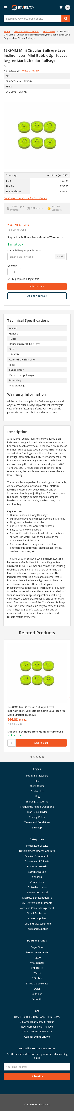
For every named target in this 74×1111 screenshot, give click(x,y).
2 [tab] (34, 757)
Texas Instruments (37, 952)
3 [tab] (37, 757)
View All (37, 999)
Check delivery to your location (24, 250)
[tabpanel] (37, 696)
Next (68, 696)
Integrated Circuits (37, 845)
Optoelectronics (37, 887)
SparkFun (37, 994)
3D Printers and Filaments (37, 902)
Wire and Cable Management (37, 908)
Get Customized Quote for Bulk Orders (25, 198)
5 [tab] (43, 757)
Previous (4, 696)
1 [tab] (31, 757)
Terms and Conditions (37, 822)
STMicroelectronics (37, 983)
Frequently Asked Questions (37, 806)
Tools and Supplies (37, 928)
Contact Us (37, 791)
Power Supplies (37, 918)
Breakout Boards (37, 866)
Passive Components (37, 856)
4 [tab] (40, 757)
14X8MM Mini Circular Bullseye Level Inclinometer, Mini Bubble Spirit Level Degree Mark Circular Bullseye (36, 710)
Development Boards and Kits (37, 851)
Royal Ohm (37, 947)
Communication (37, 871)
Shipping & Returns (37, 801)
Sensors (37, 876)
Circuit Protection (37, 913)
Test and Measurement (37, 923)
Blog (37, 796)
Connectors (37, 882)
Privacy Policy (37, 817)
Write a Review (30, 70)
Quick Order (37, 786)
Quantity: (12, 265)
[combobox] (37, 18)
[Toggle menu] (5, 7)
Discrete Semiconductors (37, 897)
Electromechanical (37, 892)
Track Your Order (37, 812)
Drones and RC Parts (37, 861)
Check (60, 256)
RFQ (37, 780)
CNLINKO (37, 968)
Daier (37, 988)
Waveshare (37, 962)
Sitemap (37, 827)
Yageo (37, 957)
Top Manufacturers (37, 775)
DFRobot (37, 978)
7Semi (37, 973)
